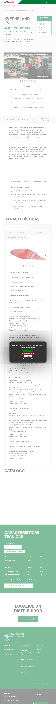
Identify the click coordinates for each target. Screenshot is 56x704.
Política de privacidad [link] (28, 358)
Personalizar (28, 356)
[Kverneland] (9, 2)
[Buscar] (46, 7)
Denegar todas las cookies (28, 353)
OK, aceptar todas (28, 351)
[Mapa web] (2, 2)
